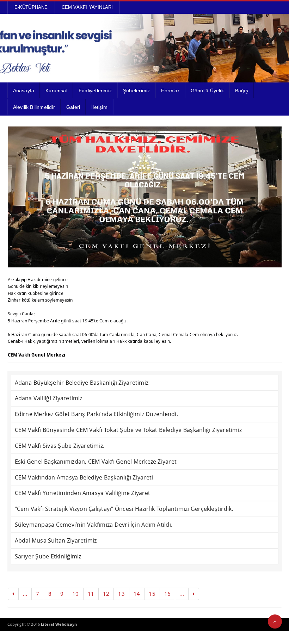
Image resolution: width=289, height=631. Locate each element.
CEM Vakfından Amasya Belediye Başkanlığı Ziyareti (84, 477)
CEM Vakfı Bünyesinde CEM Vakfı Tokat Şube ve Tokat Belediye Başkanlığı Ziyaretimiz (128, 430)
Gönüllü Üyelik (207, 90)
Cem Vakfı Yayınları (87, 7)
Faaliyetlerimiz (95, 90)
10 (75, 593)
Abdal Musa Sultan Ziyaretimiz (56, 540)
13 (121, 593)
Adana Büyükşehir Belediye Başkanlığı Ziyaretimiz (82, 382)
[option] (145, 196)
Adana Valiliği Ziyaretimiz (48, 398)
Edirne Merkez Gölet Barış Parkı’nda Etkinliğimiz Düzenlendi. (96, 414)
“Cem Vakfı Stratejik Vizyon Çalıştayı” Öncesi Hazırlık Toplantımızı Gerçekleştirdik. (124, 509)
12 (106, 593)
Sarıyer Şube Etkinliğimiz (48, 556)
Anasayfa (24, 90)
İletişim (99, 107)
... (25, 593)
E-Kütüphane (31, 7)
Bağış (241, 90)
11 (91, 593)
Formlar (170, 90)
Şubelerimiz (136, 90)
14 (137, 593)
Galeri (73, 107)
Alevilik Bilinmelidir (34, 107)
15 (152, 593)
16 (167, 593)
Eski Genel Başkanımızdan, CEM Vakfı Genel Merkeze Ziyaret (96, 461)
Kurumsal (56, 90)
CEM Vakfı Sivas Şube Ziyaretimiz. (60, 446)
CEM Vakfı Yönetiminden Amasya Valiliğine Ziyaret (82, 493)
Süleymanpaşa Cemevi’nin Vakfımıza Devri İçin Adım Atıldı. (94, 524)
